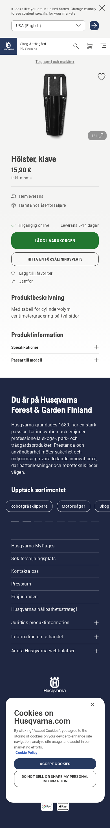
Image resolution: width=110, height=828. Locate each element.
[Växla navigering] (103, 46)
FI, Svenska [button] (28, 48)
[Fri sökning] (76, 46)
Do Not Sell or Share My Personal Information (55, 778)
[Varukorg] (89, 46)
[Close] (92, 704)
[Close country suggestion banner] (102, 7)
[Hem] (8, 46)
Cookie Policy (27, 752)
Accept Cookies (55, 764)
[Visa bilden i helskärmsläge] (55, 106)
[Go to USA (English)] (94, 25)
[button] (101, 77)
